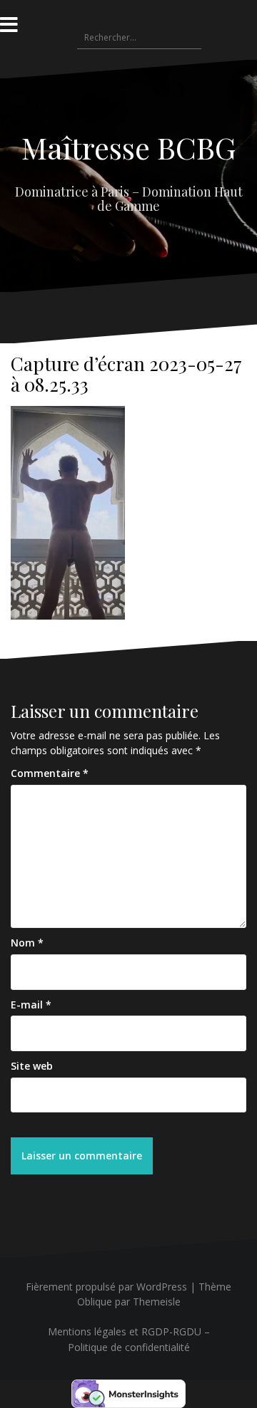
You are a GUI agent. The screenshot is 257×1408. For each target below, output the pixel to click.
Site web (32, 1066)
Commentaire (50, 773)
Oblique (94, 1301)
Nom (27, 942)
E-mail (31, 1004)
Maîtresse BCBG (128, 147)
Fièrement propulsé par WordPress (106, 1286)
